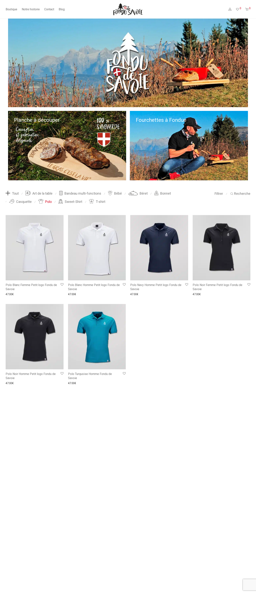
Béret (144, 193)
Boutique (11, 9)
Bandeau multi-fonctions (82, 193)
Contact (49, 9)
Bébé (118, 193)
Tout (15, 193)
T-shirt (100, 202)
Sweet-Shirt (73, 202)
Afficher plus (11, 294)
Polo (48, 202)
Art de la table (42, 193)
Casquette (24, 202)
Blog (62, 9)
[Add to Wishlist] (62, 284)
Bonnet (165, 193)
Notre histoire (31, 9)
